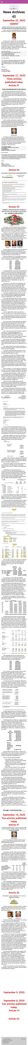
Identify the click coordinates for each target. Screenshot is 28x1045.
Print (5, 1039)
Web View (23, 1039)
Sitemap (8, 1039)
